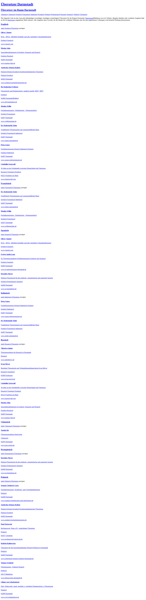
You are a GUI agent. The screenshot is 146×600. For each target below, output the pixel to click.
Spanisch (70, 14)
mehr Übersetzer (10, 28)
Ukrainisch (83, 14)
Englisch (19, 14)
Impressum (89, 18)
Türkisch (76, 14)
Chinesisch (11, 14)
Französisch (26, 14)
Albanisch (4, 14)
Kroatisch (41, 14)
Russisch (63, 14)
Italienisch (34, 14)
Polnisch (48, 14)
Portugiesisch (55, 14)
